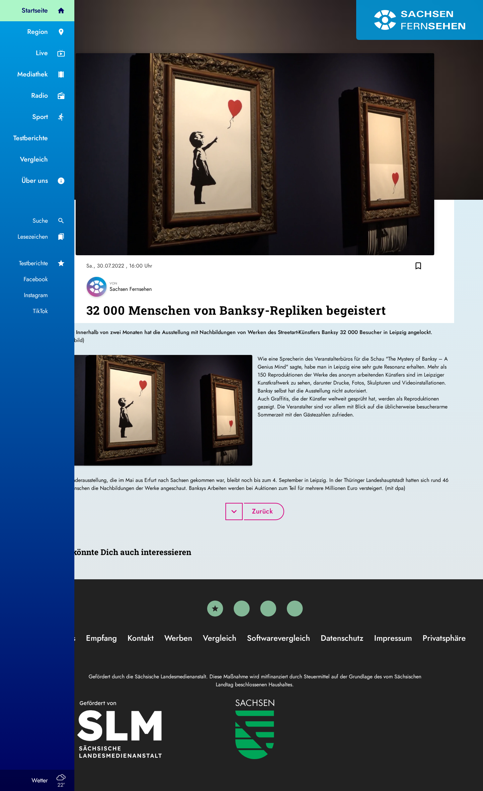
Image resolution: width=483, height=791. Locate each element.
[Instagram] (268, 609)
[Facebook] (242, 609)
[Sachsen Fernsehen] (419, 20)
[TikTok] (295, 609)
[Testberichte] (215, 609)
